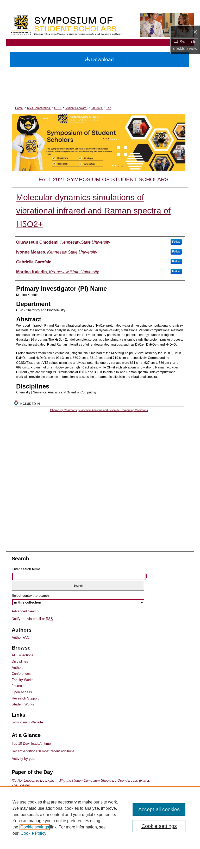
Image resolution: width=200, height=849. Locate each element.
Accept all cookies (159, 809)
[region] (100, 817)
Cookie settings (34, 827)
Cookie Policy (33, 833)
